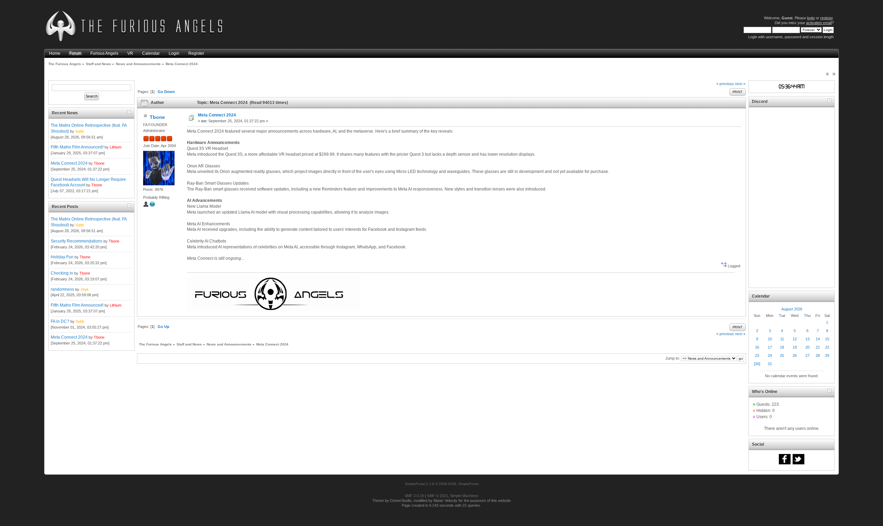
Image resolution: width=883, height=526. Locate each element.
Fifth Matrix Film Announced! (77, 147)
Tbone (99, 163)
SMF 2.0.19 (414, 496)
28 (818, 355)
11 (782, 339)
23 (757, 355)
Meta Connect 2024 (69, 163)
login (811, 18)
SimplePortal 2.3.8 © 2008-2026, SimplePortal (441, 484)
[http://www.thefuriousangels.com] (152, 206)
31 (770, 364)
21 (818, 347)
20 (807, 347)
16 (757, 347)
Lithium (115, 147)
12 (795, 339)
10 (770, 339)
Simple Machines (464, 496)
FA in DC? (60, 321)
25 (782, 355)
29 (827, 355)
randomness (62, 289)
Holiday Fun (62, 257)
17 (770, 347)
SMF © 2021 (437, 496)
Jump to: (672, 358)
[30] (757, 364)
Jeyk (84, 289)
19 (795, 347)
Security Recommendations (76, 241)
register (826, 18)
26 (795, 355)
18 (782, 347)
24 (770, 355)
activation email (819, 23)
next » (740, 84)
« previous (725, 84)
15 (827, 339)
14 (818, 339)
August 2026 (791, 309)
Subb (79, 131)
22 (827, 347)
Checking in (62, 273)
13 (807, 339)
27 (807, 355)
